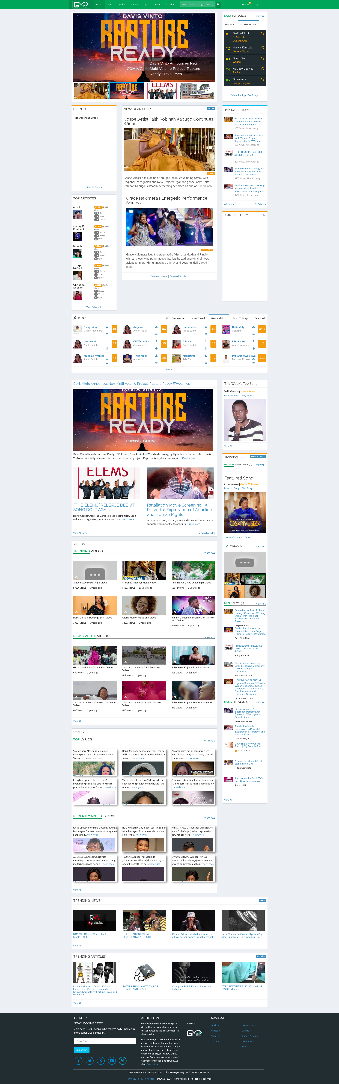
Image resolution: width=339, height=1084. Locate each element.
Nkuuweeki (90, 341)
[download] (108, 327)
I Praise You (239, 341)
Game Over (239, 58)
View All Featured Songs (238, 537)
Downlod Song (231, 395)
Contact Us (248, 1025)
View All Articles (179, 276)
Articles (170, 4)
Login (257, 4)
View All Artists (94, 307)
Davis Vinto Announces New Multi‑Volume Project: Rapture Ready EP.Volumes (248, 138)
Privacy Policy (135, 1078)
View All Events (94, 187)
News (158, 4)
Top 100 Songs (240, 318)
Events (246, 4)
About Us (216, 1035)
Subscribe (81, 1049)
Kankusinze (190, 327)
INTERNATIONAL (248, 24)
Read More (188, 458)
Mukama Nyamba (94, 355)
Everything (90, 327)
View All (170, 369)
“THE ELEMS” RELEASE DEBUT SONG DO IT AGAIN (249, 153)
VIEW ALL (261, 16)
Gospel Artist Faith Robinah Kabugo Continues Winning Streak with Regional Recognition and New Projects (248, 124)
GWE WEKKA (241, 33)
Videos (135, 4)
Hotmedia (247, 1041)
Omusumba (239, 79)
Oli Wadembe (141, 341)
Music (111, 4)
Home (100, 4)
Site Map (149, 1078)
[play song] (262, 33)
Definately (238, 327)
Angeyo (138, 327)
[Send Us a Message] (263, 215)
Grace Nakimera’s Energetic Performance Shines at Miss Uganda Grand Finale (249, 171)
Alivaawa (188, 341)
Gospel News (249, 1035)
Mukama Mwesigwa (243, 355)
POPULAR (230, 110)
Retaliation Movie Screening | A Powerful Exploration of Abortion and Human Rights (249, 188)
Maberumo (189, 355)
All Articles (260, 204)
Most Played (198, 318)
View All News (159, 276)
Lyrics (147, 4)
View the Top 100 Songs (244, 95)
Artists (122, 4)
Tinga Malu (140, 355)
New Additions (219, 318)
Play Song (247, 395)
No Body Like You (243, 68)
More (245, 1046)
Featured (260, 318)
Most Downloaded (175, 318)
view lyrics (96, 758)
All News (229, 204)
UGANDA (229, 24)
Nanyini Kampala (242, 47)
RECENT (246, 110)
